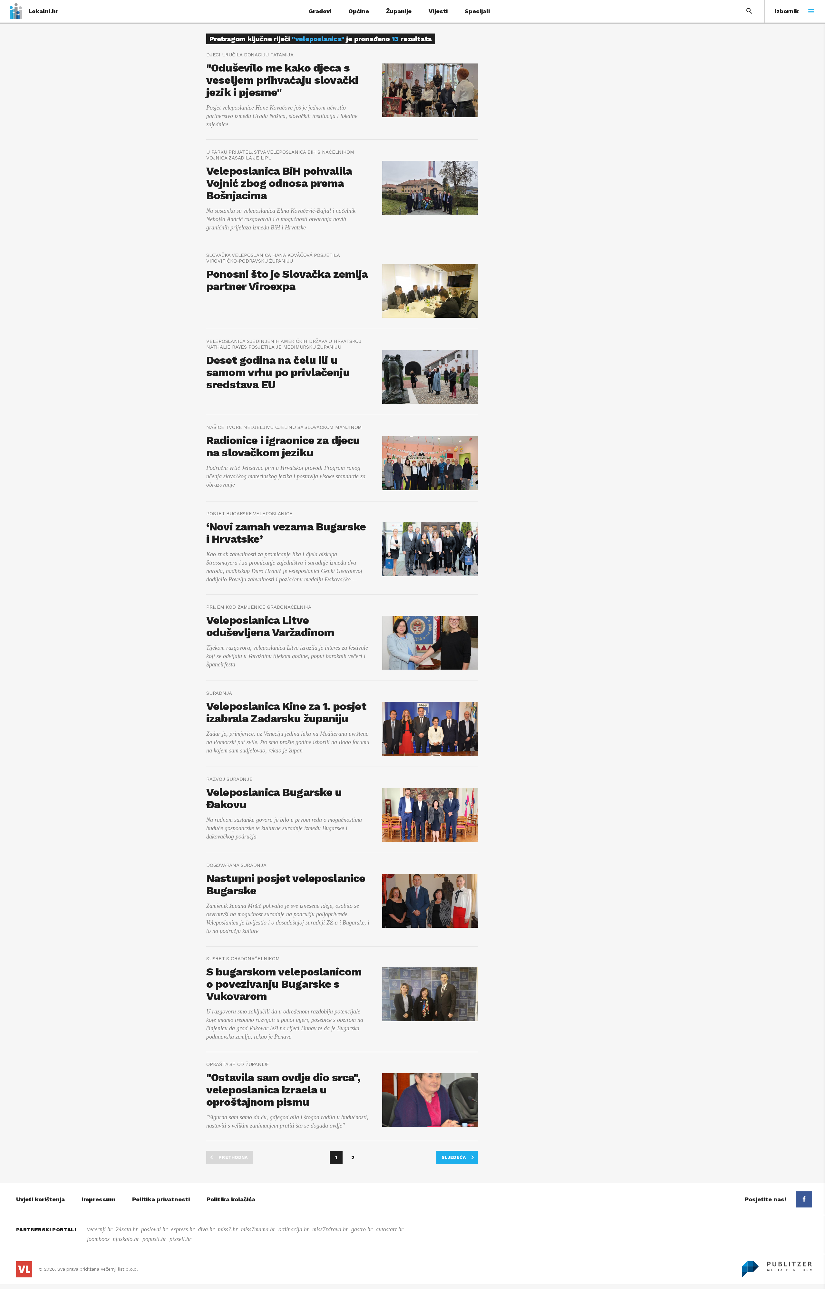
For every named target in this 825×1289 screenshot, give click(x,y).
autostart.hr (389, 1229)
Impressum (98, 1199)
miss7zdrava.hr (330, 1229)
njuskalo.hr (126, 1239)
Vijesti (438, 11)
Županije (399, 11)
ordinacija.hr (293, 1229)
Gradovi (320, 11)
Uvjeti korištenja (40, 1199)
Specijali (477, 11)
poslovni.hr (154, 1229)
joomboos (98, 1239)
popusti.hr (154, 1239)
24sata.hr (127, 1229)
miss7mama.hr (258, 1229)
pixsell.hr (180, 1239)
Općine (358, 11)
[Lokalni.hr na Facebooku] (804, 1199)
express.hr (183, 1229)
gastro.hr (362, 1229)
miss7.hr (228, 1229)
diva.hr (206, 1229)
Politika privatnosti (161, 1199)
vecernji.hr (99, 1229)
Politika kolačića (231, 1199)
